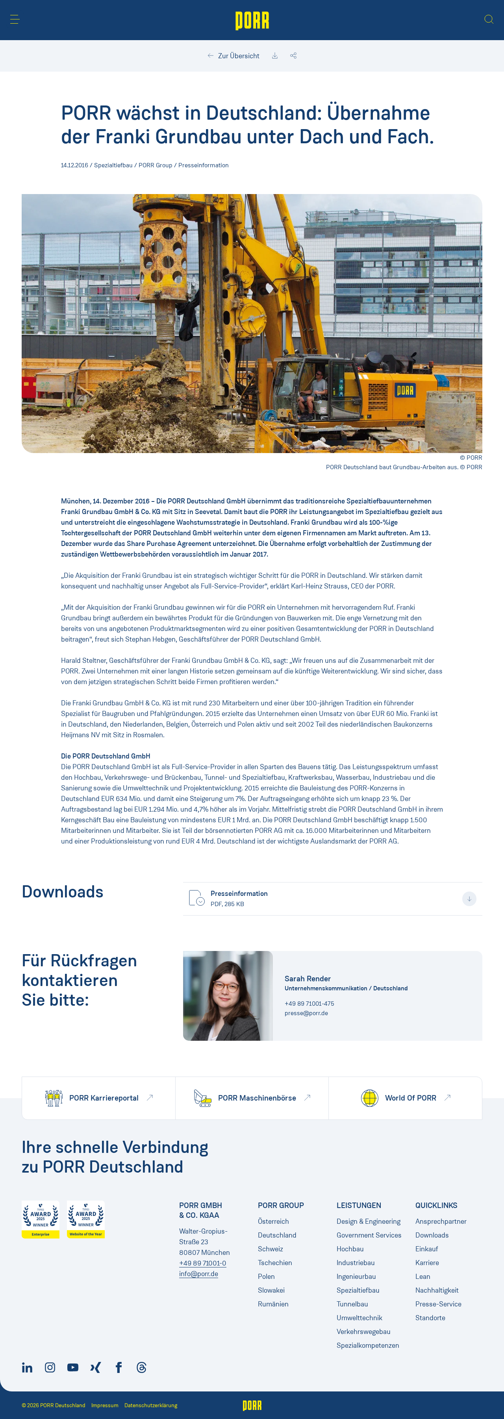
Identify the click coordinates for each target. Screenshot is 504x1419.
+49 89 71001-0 (202, 1263)
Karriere (427, 1262)
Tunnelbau (352, 1304)
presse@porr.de (306, 1013)
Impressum (105, 1405)
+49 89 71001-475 (309, 1003)
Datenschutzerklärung (150, 1405)
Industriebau (356, 1262)
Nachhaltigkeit (437, 1290)
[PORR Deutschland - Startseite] (252, 20)
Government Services (369, 1235)
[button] (15, 19)
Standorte (430, 1318)
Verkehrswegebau (364, 1331)
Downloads (432, 1235)
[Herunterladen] (274, 56)
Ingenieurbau (356, 1276)
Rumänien (273, 1304)
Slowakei (271, 1290)
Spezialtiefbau (358, 1290)
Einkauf (426, 1249)
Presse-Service (438, 1304)
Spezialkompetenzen (368, 1345)
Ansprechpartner (441, 1221)
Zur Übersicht (238, 56)
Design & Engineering (368, 1221)
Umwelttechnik (359, 1318)
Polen (266, 1276)
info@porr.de (198, 1273)
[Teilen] (293, 56)
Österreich (273, 1221)
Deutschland (277, 1235)
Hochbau (350, 1249)
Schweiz (270, 1249)
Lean (422, 1276)
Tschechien (275, 1262)
